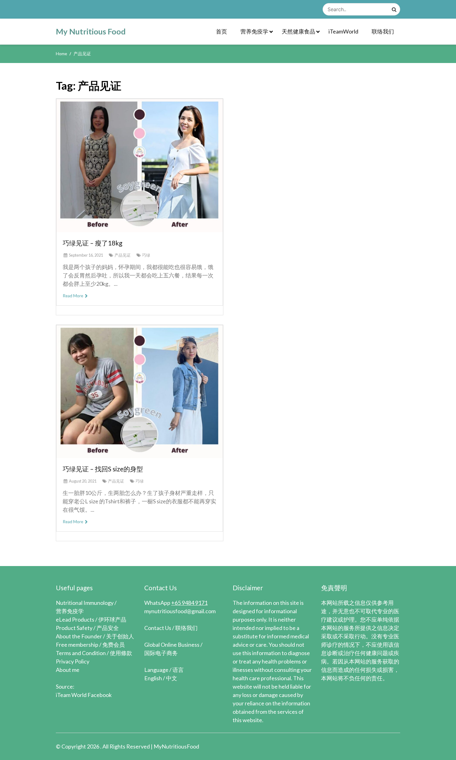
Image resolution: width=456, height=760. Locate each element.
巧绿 (146, 255)
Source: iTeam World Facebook (84, 690)
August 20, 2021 (82, 481)
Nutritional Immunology (85, 602)
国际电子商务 (161, 653)
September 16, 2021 (86, 255)
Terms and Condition (81, 653)
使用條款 (121, 653)
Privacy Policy (72, 661)
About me (67, 669)
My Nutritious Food (91, 31)
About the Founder (79, 636)
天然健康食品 (298, 31)
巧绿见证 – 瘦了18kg (92, 243)
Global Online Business (171, 644)
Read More (73, 295)
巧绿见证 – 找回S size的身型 (103, 469)
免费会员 (113, 644)
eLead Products (75, 619)
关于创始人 (120, 636)
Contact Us (157, 627)
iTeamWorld (343, 31)
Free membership (77, 644)
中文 (171, 678)
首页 (221, 31)
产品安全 (107, 627)
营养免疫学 (254, 31)
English (153, 678)
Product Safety (74, 627)
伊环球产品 (112, 619)
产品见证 (122, 255)
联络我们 (383, 31)
